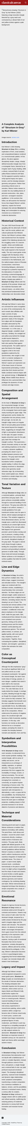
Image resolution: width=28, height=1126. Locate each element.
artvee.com (15, 137)
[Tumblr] (2, 1118)
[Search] (25, 2)
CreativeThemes (6, 1124)
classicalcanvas (11, 2)
